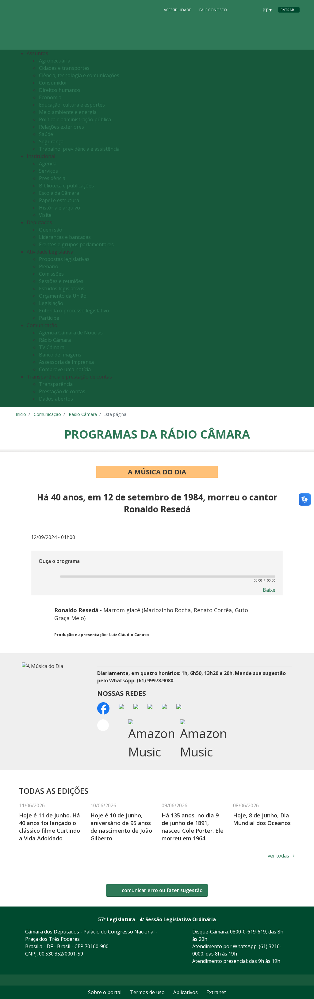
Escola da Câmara (59, 193)
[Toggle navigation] (293, 228)
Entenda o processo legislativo (74, 310)
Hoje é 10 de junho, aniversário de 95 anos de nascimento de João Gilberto (121, 827)
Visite (45, 215)
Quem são (50, 229)
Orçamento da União (62, 295)
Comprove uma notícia (65, 369)
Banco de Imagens (60, 354)
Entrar (287, 10)
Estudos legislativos (61, 288)
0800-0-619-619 (248, 931)
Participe (49, 318)
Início (21, 414)
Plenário (48, 266)
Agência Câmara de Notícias (71, 332)
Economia (50, 97)
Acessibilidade (177, 10)
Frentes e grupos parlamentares (76, 244)
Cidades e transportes (64, 68)
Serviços (48, 171)
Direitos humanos (59, 90)
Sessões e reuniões (61, 281)
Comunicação (47, 414)
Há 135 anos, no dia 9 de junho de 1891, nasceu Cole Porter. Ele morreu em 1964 (193, 827)
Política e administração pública (75, 119)
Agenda (47, 163)
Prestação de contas (62, 391)
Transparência (56, 384)
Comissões (51, 273)
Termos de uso (147, 992)
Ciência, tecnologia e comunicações (79, 75)
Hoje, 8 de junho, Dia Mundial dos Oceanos (262, 819)
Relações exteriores (61, 126)
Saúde (46, 134)
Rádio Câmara (55, 340)
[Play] (46, 576)
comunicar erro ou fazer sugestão (162, 890)
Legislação (51, 303)
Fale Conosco (213, 10)
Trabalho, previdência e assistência (79, 148)
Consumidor (53, 82)
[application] (157, 576)
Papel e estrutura (59, 200)
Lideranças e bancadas (65, 237)
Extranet (216, 992)
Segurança (51, 141)
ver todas (281, 855)
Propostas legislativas (64, 259)
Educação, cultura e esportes (72, 104)
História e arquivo (59, 207)
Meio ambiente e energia (68, 112)
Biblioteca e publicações (66, 185)
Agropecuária (54, 60)
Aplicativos (185, 992)
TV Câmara (51, 347)
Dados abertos (56, 398)
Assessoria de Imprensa (66, 362)
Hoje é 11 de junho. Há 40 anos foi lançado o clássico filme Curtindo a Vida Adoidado (49, 827)
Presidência (52, 178)
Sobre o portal (104, 992)
